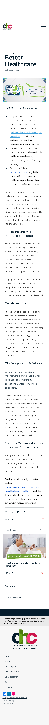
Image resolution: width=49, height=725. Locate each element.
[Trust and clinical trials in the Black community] (24, 546)
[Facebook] (4, 694)
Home (7, 655)
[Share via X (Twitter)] (12, 511)
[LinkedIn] (9, 694)
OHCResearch (11, 676)
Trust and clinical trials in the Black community (23, 564)
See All (42, 530)
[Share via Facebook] (6, 511)
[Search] (37, 26)
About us (8, 661)
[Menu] (43, 26)
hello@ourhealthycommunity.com (17, 623)
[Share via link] (24, 511)
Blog (6, 682)
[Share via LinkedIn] (18, 511)
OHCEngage (10, 666)
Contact (8, 687)
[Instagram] (13, 694)
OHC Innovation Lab (14, 671)
